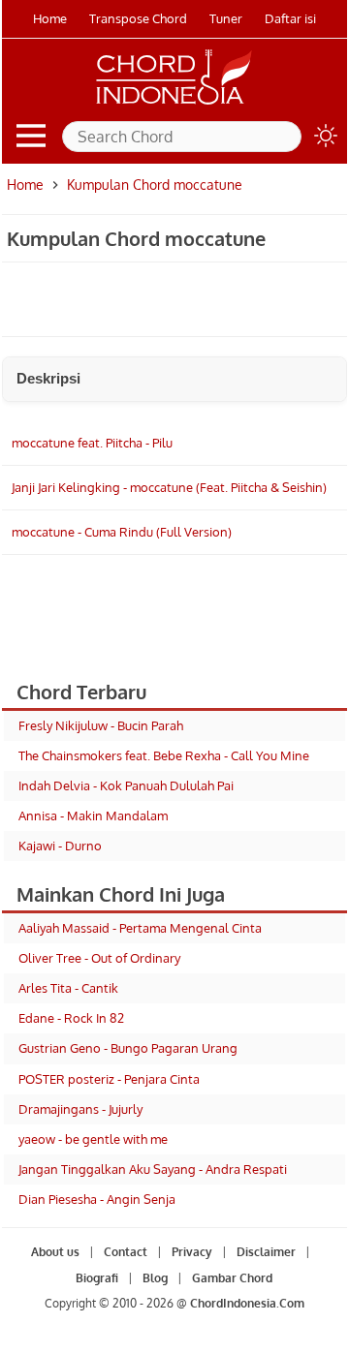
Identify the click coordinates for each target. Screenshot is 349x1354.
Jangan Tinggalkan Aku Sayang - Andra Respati (152, 1169)
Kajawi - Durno (60, 845)
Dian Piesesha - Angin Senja (96, 1199)
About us (55, 1252)
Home (50, 18)
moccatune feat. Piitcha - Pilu (92, 442)
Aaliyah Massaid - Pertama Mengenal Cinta (140, 928)
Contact (125, 1252)
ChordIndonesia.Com (247, 1303)
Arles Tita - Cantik (68, 988)
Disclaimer (266, 1252)
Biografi (97, 1278)
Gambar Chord (232, 1278)
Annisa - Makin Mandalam (93, 815)
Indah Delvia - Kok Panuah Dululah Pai (126, 785)
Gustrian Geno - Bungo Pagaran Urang (128, 1048)
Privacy (192, 1252)
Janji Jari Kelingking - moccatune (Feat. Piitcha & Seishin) (169, 487)
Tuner (225, 18)
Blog (155, 1278)
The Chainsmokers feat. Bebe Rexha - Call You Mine (163, 755)
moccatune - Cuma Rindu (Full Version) (122, 531)
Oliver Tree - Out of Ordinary (99, 958)
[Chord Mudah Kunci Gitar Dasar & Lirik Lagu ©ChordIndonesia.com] (174, 104)
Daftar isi (290, 18)
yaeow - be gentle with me (93, 1139)
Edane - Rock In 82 (71, 1018)
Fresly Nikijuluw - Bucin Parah (100, 725)
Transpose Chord (138, 18)
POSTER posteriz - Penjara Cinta (109, 1079)
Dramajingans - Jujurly (80, 1109)
